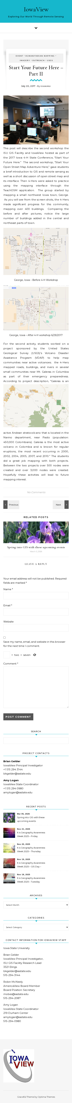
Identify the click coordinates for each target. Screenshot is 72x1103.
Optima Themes (46, 1097)
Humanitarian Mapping (40, 56)
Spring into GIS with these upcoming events (36, 547)
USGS (50, 60)
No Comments (36, 492)
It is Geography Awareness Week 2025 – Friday (31, 834)
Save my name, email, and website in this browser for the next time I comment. (34, 644)
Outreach (38, 60)
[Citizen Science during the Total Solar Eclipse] (10, 504)
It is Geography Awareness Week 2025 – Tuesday (31, 880)
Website (8, 621)
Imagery (25, 60)
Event (19, 56)
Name (8, 589)
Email (7, 605)
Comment (10, 663)
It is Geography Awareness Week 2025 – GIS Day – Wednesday (31, 865)
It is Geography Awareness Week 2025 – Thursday (31, 849)
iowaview (46, 86)
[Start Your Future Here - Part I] (61, 504)
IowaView (36, 9)
